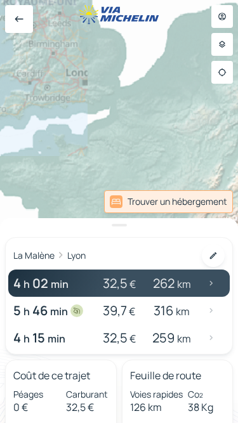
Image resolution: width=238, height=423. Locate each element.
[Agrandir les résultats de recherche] (119, 225)
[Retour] (19, 19)
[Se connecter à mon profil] (222, 16)
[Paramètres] (222, 44)
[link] (168, 201)
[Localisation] (222, 72)
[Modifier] (213, 255)
